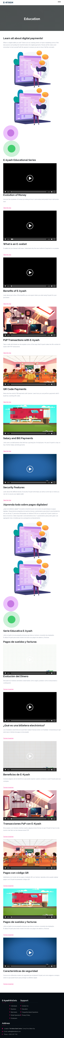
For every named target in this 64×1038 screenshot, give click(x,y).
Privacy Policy (26, 1015)
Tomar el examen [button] (8, 689)
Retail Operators (15, 1015)
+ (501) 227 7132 (12, 1034)
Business (13, 1009)
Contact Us (25, 1006)
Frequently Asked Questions (30, 1012)
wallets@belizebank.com (14, 1031)
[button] (30, 178)
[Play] (5, 192)
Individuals (14, 1006)
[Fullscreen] (54, 192)
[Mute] (52, 192)
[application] (30, 178)
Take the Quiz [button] (7, 208)
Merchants (14, 1012)
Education (25, 1009)
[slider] (28, 191)
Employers (14, 1018)
